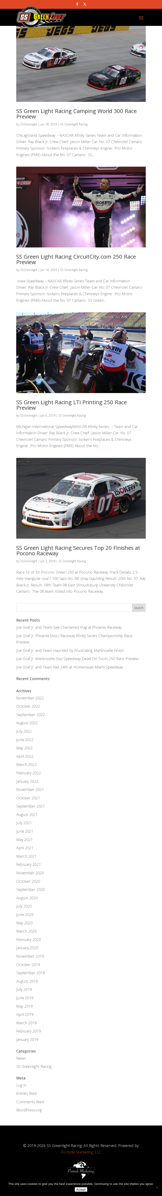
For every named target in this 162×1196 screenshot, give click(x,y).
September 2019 (30, 972)
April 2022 (25, 756)
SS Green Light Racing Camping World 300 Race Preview (76, 113)
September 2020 (30, 889)
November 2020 (30, 872)
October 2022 (28, 706)
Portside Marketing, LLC (81, 1152)
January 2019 (27, 1039)
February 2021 (28, 864)
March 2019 (26, 1022)
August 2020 (27, 897)
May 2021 (24, 839)
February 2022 (28, 772)
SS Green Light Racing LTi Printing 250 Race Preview (71, 404)
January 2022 (27, 781)
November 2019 (30, 956)
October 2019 (28, 964)
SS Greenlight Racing (74, 124)
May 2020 (24, 922)
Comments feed (30, 1101)
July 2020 (24, 906)
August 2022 (27, 722)
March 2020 (26, 931)
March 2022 (26, 764)
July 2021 (24, 822)
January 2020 (27, 947)
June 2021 (25, 831)
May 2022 (24, 747)
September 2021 (30, 806)
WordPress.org (29, 1109)
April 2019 (25, 1014)
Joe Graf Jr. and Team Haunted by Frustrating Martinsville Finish (70, 650)
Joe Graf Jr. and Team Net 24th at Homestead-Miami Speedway (69, 667)
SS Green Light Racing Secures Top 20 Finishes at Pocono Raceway (78, 550)
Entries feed (26, 1093)
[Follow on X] (85, 4)
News (21, 1058)
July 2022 (24, 731)
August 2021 (27, 814)
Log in (21, 1085)
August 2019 (27, 981)
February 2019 (28, 1031)
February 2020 (28, 939)
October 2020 (28, 881)
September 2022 (30, 714)
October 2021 (28, 797)
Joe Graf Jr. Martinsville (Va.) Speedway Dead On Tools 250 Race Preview (77, 658)
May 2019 (24, 1006)
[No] (157, 1187)
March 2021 (26, 856)
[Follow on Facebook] (77, 4)
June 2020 (25, 914)
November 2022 (30, 697)
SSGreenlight (28, 124)
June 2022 (25, 739)
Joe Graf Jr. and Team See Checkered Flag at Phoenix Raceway (69, 627)
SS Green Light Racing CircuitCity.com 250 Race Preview (76, 259)
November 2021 (30, 789)
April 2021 (25, 847)
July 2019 (24, 989)
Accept (81, 1189)
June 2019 (25, 997)
